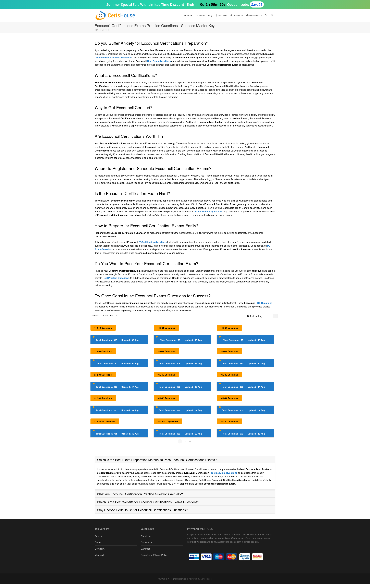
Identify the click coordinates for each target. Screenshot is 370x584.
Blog (210, 15)
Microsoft (99, 555)
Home (189, 15)
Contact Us (237, 15)
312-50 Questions (229, 421)
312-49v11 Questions (168, 421)
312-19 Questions (166, 374)
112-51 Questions (166, 327)
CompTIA (99, 548)
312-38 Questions (229, 374)
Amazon (99, 536)
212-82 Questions (229, 351)
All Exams (200, 15)
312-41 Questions (229, 398)
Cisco (98, 542)
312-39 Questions (103, 398)
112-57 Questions (229, 327)
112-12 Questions (103, 327)
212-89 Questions (103, 374)
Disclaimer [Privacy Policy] (154, 555)
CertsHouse (206, 578)
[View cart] (265, 15)
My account (254, 15)
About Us (222, 15)
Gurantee (145, 548)
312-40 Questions (166, 398)
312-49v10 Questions (104, 421)
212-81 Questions (166, 351)
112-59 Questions (103, 351)
